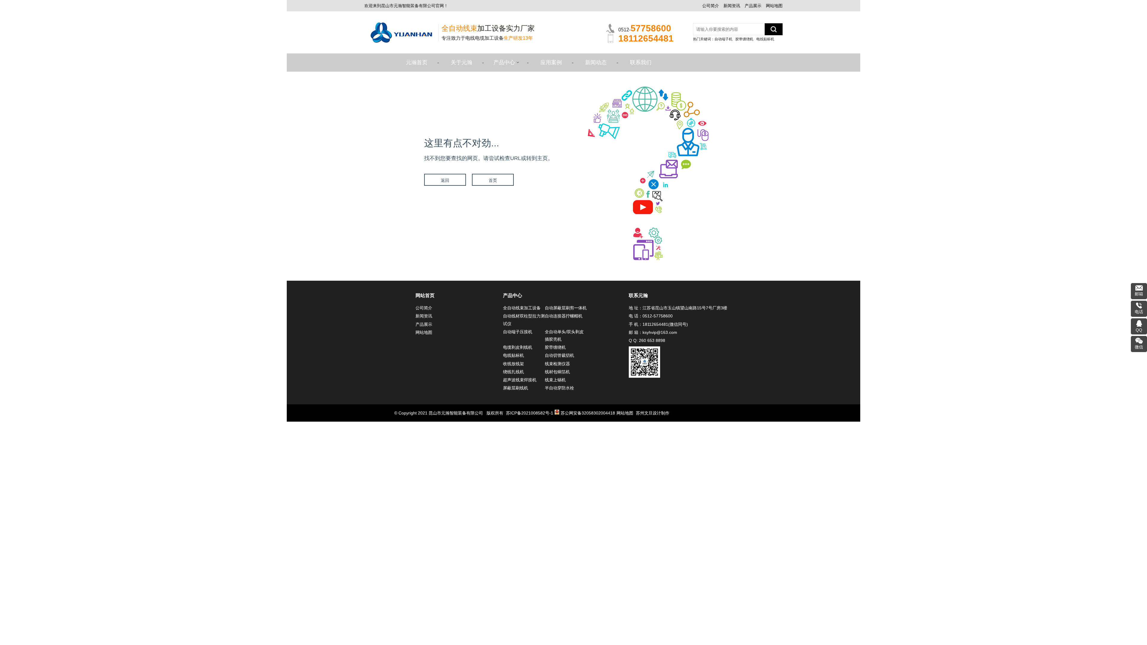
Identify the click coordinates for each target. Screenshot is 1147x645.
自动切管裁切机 (559, 355)
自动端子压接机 (517, 331)
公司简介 (710, 5)
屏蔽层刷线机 (515, 388)
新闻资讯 (731, 5)
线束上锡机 (555, 379)
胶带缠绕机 (744, 39)
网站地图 (774, 5)
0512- (644, 28)
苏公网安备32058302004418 (588, 413)
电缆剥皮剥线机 (517, 347)
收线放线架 (513, 363)
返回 (445, 180)
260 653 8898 (652, 340)
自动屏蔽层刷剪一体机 (566, 307)
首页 (493, 180)
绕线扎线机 (513, 371)
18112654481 (655, 324)
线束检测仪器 (557, 363)
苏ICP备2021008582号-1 (529, 413)
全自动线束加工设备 (522, 307)
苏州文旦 (644, 413)
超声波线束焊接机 (519, 379)
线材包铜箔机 (557, 371)
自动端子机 (723, 39)
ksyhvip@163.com (659, 332)
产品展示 (753, 5)
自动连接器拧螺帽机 (563, 316)
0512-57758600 (657, 316)
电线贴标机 (765, 39)
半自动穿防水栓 (559, 388)
